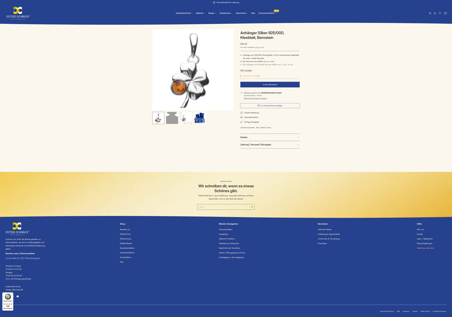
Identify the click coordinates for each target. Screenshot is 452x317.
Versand (257, 47)
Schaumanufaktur (225, 229)
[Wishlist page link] (440, 13)
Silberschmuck (125, 238)
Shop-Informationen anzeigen (255, 98)
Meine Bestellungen (424, 243)
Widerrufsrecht (425, 311)
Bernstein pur (125, 229)
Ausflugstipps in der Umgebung (231, 257)
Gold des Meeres (324, 229)
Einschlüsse (322, 243)
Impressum (406, 311)
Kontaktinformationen (439, 311)
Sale (121, 262)
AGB (398, 311)
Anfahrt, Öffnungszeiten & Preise (232, 252)
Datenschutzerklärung (387, 311)
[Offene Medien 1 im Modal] (229, 33)
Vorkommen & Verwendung (329, 238)
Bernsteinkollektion (127, 248)
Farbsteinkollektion (127, 252)
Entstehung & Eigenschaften (329, 234)
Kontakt (420, 234)
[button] (430, 13)
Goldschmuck (125, 234)
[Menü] (11, 293)
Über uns (420, 229)
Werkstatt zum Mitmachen (229, 243)
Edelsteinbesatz (126, 243)
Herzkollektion (125, 257)
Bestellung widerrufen (425, 248)
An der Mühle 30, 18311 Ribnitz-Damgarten (23, 258)
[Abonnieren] (252, 207)
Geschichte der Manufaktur (229, 248)
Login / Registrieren (425, 238)
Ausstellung (223, 234)
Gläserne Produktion (227, 238)
